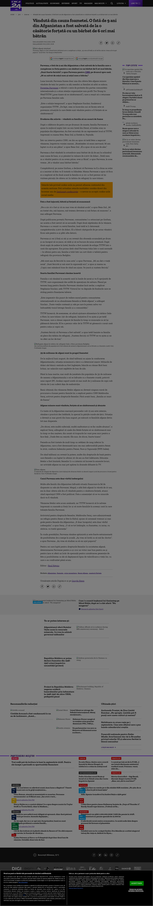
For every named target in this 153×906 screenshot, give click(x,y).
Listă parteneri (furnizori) (76, 888)
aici (24, 895)
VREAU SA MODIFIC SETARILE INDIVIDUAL (136, 890)
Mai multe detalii (23, 882)
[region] (76, 888)
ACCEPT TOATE (136, 883)
